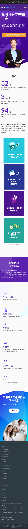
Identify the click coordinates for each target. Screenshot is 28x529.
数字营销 (4, 446)
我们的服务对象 (6, 465)
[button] (14, 35)
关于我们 (4, 490)
